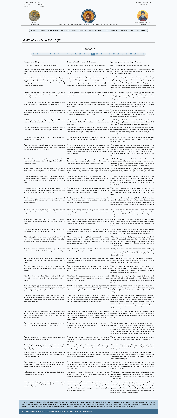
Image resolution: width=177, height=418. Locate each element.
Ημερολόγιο (41, 30)
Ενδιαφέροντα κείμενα (126, 30)
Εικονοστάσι (82, 30)
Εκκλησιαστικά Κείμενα (68, 30)
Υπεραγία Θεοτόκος (95, 30)
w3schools (70, 411)
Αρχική (33, 30)
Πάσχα (106, 30)
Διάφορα (114, 30)
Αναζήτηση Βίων (53, 30)
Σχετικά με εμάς (141, 30)
